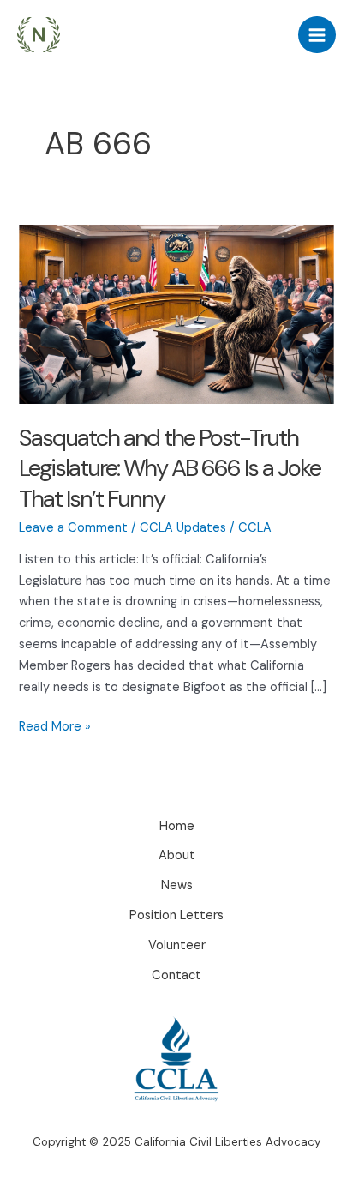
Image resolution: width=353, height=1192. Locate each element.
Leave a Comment (73, 528)
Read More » (55, 728)
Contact (176, 975)
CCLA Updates (183, 528)
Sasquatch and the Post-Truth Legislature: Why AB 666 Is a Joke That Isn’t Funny (169, 468)
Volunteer (177, 945)
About (177, 855)
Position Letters (176, 915)
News (177, 885)
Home (176, 826)
